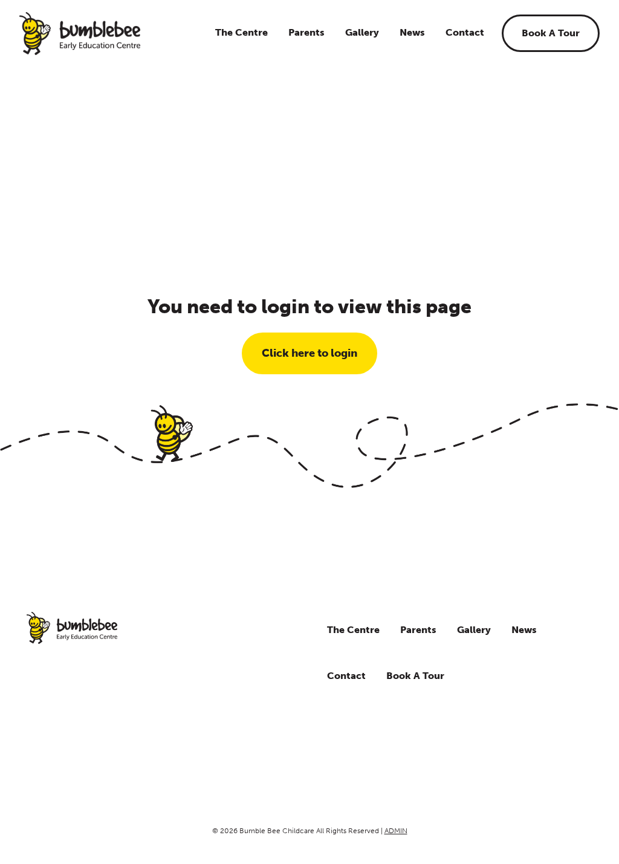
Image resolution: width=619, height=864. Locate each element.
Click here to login (309, 353)
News (412, 32)
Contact (465, 32)
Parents (306, 32)
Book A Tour (551, 33)
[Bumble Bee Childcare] (79, 33)
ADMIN (395, 831)
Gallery (362, 32)
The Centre (241, 32)
